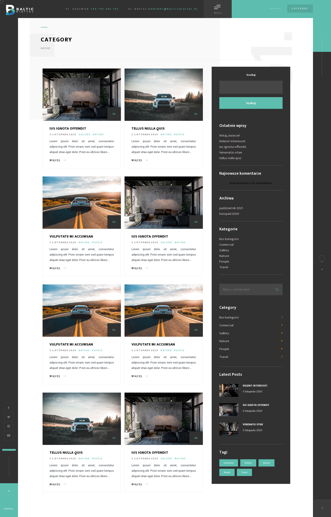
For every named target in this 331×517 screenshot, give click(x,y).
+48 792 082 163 (105, 9)
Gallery (85, 134)
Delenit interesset (232, 141)
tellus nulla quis (148, 129)
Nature (98, 134)
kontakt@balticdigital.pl (173, 9)
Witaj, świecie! (229, 135)
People (179, 134)
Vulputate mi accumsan (71, 236)
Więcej (55, 160)
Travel (223, 267)
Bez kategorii (229, 239)
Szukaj (251, 74)
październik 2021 (231, 208)
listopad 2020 (229, 214)
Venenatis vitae (230, 152)
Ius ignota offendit (68, 129)
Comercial (226, 244)
